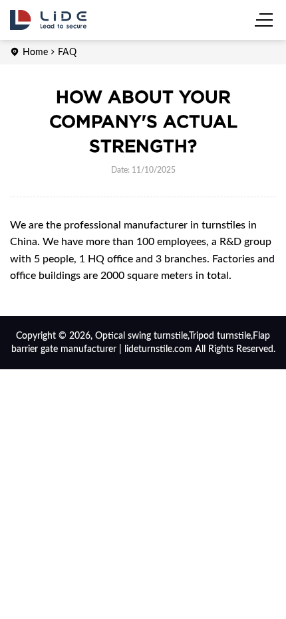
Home (35, 52)
